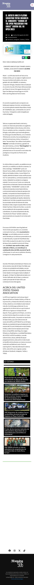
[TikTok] (24, 551)
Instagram (16, 40)
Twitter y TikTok (24, 40)
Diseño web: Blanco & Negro (17, 579)
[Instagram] (15, 551)
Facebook (10, 40)
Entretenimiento (12, 37)
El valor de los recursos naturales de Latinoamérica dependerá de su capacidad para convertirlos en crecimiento (17, 431)
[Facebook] (10, 551)
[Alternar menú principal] (32, 5)
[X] (19, 551)
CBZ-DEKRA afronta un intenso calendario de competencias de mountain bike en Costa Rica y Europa (15, 450)
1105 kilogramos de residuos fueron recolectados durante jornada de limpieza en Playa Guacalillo (17, 414)
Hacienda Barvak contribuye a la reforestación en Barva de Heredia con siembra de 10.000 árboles (16, 379)
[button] (23, 57)
